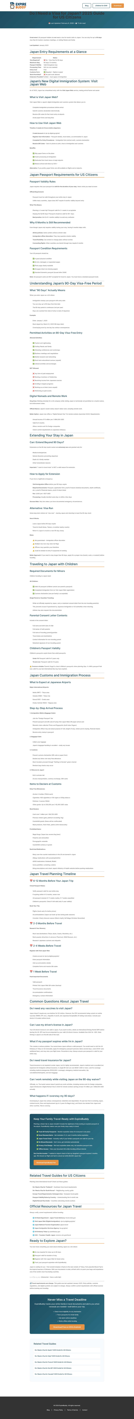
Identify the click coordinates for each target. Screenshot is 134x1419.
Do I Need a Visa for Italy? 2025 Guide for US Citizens (52, 1356)
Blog (86, 6)
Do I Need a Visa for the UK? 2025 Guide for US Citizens (53, 1368)
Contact (84, 1410)
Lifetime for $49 (101, 6)
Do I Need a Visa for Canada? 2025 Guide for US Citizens (53, 1374)
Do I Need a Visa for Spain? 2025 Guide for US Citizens (53, 1350)
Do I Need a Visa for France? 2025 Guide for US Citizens (53, 1362)
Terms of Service (72, 1410)
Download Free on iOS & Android (67, 1327)
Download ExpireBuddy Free (46, 1162)
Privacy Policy (58, 1410)
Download (117, 6)
